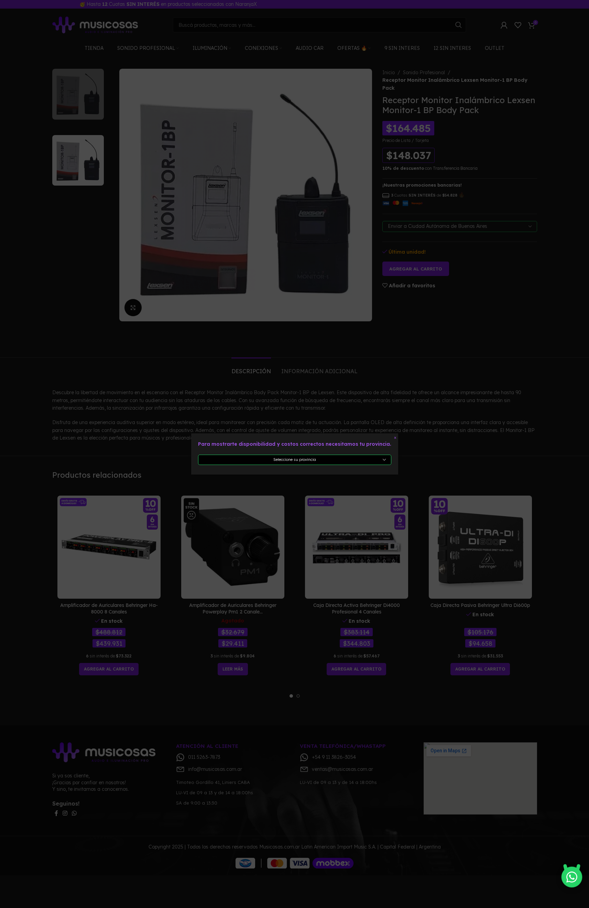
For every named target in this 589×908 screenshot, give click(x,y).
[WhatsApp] (571, 876)
